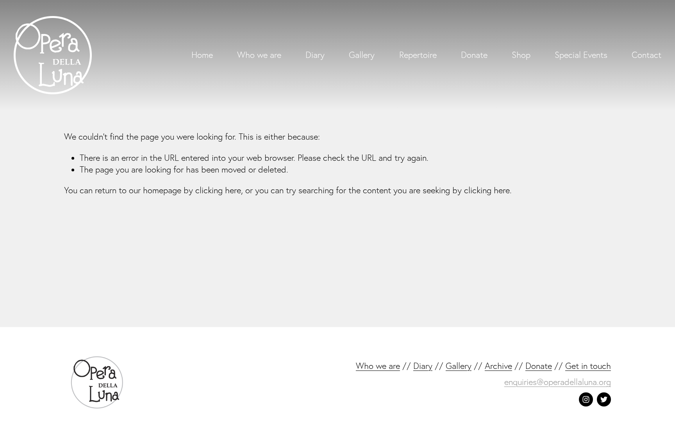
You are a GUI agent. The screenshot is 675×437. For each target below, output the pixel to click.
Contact (646, 54)
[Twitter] (604, 399)
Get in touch (588, 365)
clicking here (218, 190)
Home (202, 54)
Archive (498, 365)
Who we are (259, 54)
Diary (315, 54)
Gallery (362, 54)
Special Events (581, 54)
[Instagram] (586, 399)
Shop (521, 54)
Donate (474, 54)
